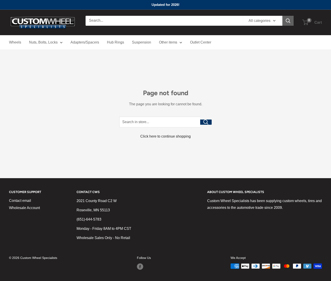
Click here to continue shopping (165, 136)
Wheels (15, 42)
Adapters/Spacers (84, 42)
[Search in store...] (206, 122)
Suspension (141, 42)
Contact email (20, 201)
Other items (168, 42)
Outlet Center (200, 42)
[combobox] (164, 21)
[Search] (288, 21)
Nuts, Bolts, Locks (43, 42)
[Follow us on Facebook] (140, 266)
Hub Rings (115, 42)
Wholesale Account (24, 208)
